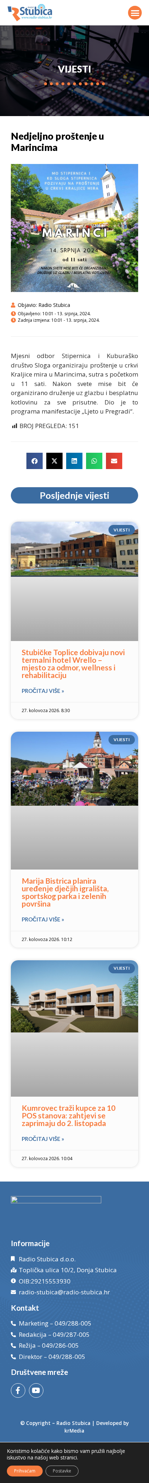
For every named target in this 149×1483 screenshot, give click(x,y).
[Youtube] (36, 1390)
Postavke (62, 1471)
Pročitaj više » (43, 690)
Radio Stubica (73, 1423)
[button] (135, 13)
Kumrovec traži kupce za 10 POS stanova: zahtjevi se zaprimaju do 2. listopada (68, 1115)
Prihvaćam (24, 1471)
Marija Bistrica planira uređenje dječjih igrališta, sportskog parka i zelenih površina (65, 892)
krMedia (74, 1430)
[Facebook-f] (18, 1390)
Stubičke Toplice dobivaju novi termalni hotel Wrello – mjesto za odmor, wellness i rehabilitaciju (73, 663)
